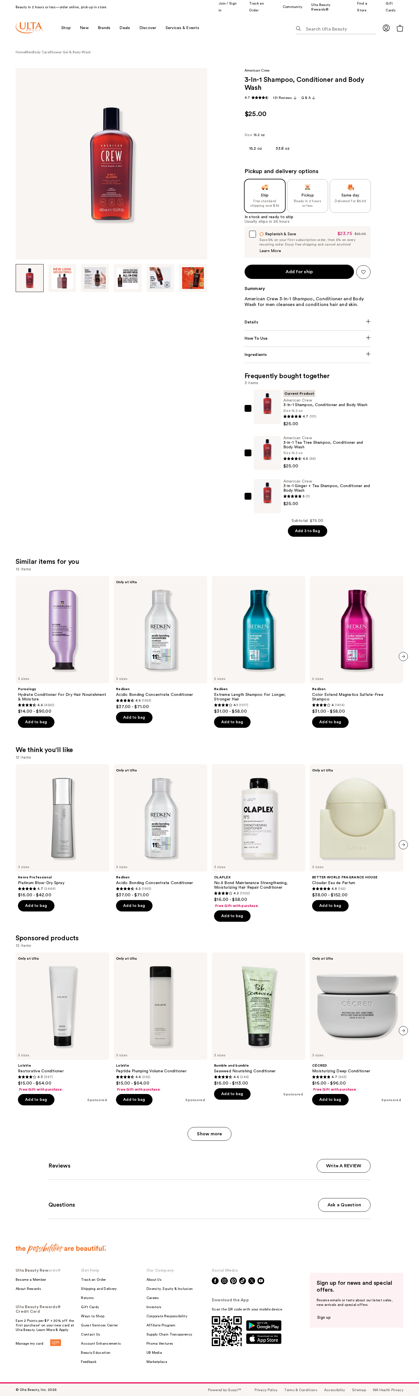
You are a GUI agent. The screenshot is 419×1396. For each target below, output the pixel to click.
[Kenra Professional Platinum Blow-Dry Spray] (62, 831)
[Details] (308, 322)
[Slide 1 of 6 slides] (30, 278)
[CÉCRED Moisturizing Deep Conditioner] (356, 1022)
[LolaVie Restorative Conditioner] (62, 1022)
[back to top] (401, 1378)
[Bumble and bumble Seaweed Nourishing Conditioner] (258, 1019)
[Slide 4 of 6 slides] (128, 278)
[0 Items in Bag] (399, 28)
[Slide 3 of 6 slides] (95, 278)
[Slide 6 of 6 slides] (193, 278)
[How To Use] (308, 339)
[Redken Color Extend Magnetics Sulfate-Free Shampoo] (356, 645)
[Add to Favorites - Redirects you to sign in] (363, 272)
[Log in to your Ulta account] (386, 28)
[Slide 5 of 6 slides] (160, 278)
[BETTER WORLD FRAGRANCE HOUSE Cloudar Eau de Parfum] (356, 831)
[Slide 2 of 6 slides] (62, 278)
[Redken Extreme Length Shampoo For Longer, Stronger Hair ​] (258, 645)
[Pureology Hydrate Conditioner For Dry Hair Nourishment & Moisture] (62, 645)
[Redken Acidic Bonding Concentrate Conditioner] (160, 643)
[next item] (403, 656)
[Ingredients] (308, 355)
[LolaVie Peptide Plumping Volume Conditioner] (160, 1022)
